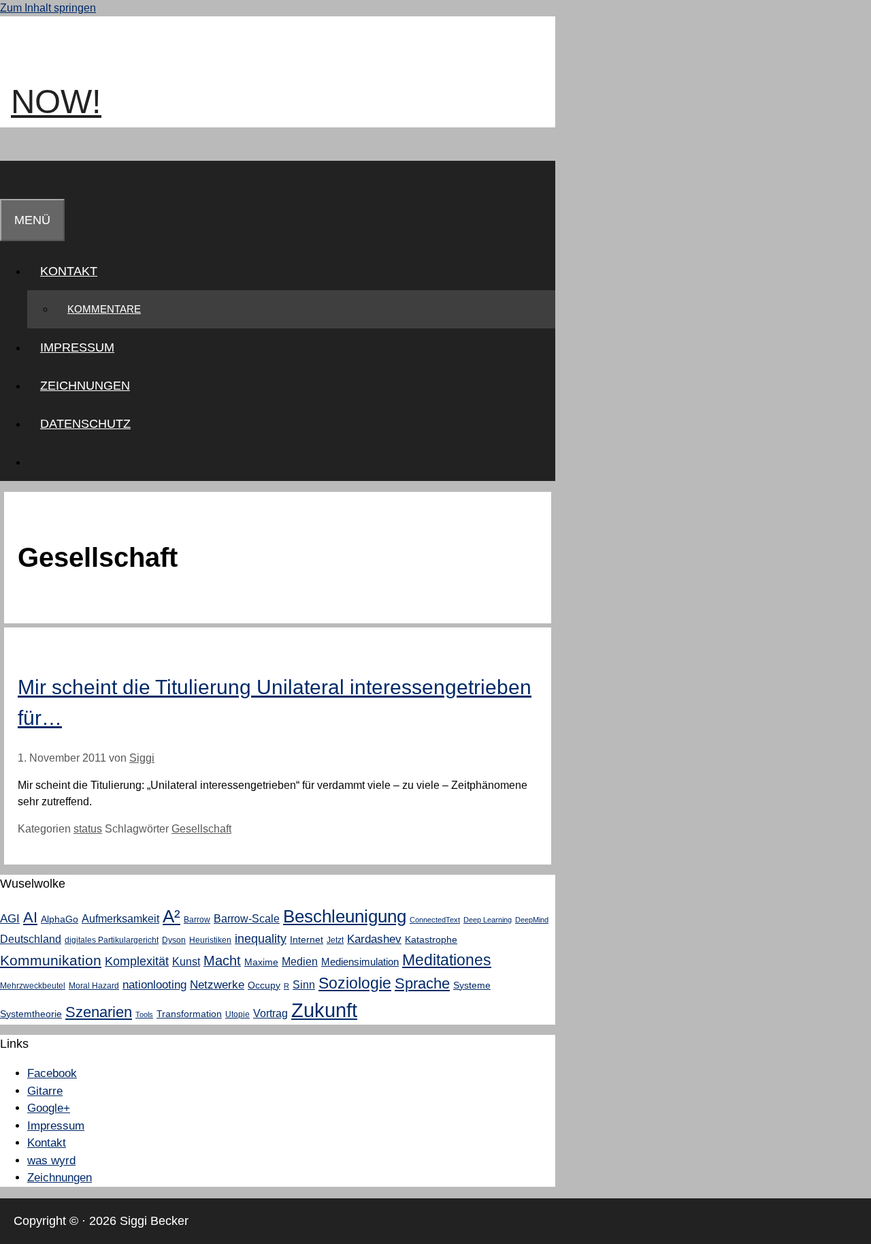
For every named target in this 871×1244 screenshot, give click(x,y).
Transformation (189, 1013)
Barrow (197, 919)
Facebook (52, 1073)
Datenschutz (85, 424)
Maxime (261, 962)
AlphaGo (59, 919)
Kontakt (68, 271)
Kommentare (104, 309)
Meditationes (446, 960)
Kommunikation (50, 960)
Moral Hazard (94, 986)
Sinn (304, 984)
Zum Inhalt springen (48, 8)
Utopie (237, 1014)
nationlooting (154, 984)
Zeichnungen (85, 385)
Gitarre (45, 1091)
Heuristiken (210, 940)
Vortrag (270, 1013)
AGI (10, 918)
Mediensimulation (360, 961)
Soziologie (354, 983)
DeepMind (531, 920)
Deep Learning (487, 920)
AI (30, 917)
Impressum (77, 347)
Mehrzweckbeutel (32, 986)
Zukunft (324, 1010)
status (87, 829)
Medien (300, 961)
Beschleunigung (344, 916)
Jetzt (335, 940)
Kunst (186, 961)
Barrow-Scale (247, 918)
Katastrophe (431, 939)
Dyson (174, 940)
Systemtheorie (31, 1013)
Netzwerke (217, 984)
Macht (222, 960)
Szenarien (98, 1012)
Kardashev (374, 939)
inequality (260, 939)
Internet (306, 939)
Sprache (422, 984)
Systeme (472, 985)
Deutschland (30, 939)
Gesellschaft (201, 829)
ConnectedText (435, 920)
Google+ (48, 1108)
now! (56, 101)
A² (171, 916)
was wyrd (51, 1160)
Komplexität (137, 961)
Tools (144, 1014)
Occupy (264, 985)
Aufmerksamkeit (120, 918)
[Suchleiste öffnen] (13, 180)
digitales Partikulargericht (112, 940)
